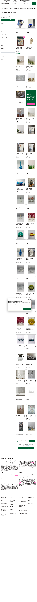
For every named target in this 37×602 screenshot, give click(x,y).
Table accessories (3, 501)
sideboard (32, 462)
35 (28, 440)
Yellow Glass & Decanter (23, 510)
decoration (20, 482)
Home (2, 11)
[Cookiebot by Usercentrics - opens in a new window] (28, 299)
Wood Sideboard (30, 498)
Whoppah (16, 475)
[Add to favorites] (25, 30)
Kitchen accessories (4, 503)
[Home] (5, 4)
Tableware (5, 11)
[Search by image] (24, 3)
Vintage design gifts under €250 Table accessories (4, 514)
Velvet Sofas (30, 501)
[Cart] (28, 4)
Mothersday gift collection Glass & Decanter (3, 510)
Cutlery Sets (3, 505)
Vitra (29, 500)
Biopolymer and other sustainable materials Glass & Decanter (22, 502)
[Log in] (30, 4)
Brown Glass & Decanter (23, 513)
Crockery (2, 500)
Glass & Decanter (11, 11)
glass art (27, 474)
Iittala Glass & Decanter (14, 498)
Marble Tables (30, 503)
